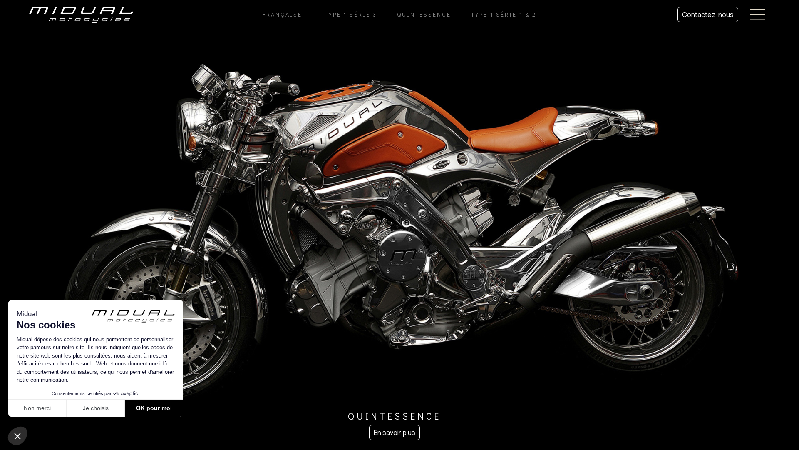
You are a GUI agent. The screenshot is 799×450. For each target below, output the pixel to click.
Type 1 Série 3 (351, 15)
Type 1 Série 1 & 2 (503, 15)
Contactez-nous (708, 14)
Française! (284, 15)
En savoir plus (394, 432)
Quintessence (424, 15)
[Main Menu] (757, 14)
